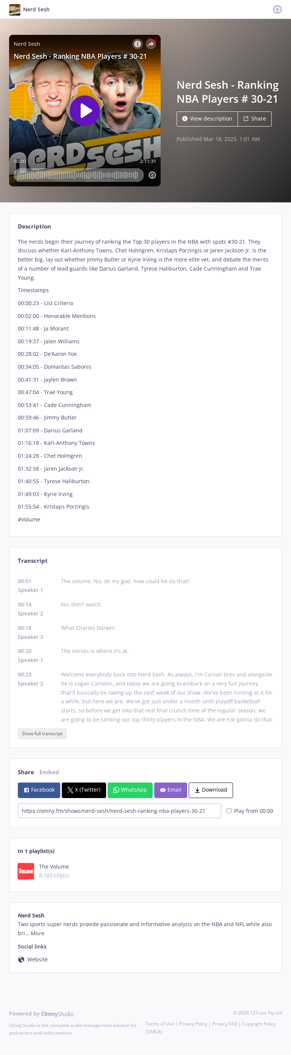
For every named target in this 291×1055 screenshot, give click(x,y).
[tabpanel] (145, 380)
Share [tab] (26, 772)
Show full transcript (42, 733)
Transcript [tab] (33, 561)
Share (258, 118)
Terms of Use (160, 1024)
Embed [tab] (49, 772)
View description (211, 118)
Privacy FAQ (224, 1024)
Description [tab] (34, 226)
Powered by (25, 1013)
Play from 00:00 (253, 810)
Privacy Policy (193, 1024)
